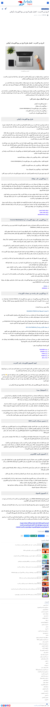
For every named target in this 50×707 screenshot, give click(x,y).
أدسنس (46, 695)
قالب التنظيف (45, 688)
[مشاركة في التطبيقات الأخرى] (21, 536)
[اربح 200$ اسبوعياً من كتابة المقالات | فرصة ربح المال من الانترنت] (45, 584)
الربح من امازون (45, 624)
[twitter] (2, 705)
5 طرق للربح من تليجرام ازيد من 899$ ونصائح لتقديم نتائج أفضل (29, 561)
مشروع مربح (45, 633)
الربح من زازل (45, 641)
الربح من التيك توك (44, 654)
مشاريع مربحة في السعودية (42, 607)
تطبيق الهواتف (45, 618)
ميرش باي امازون (44, 676)
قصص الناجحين (45, 697)
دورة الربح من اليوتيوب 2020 (42, 639)
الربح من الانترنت (41, 531)
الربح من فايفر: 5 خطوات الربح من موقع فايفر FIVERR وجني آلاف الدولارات (27, 555)
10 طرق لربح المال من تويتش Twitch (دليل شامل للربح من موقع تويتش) (28, 594)
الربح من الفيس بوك (44, 650)
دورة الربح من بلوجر (44, 656)
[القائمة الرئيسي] (48, 3)
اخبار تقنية (46, 615)
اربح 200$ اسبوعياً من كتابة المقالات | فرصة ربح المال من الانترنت (29, 583)
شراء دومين (45, 605)
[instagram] (7, 705)
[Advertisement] (25, 25)
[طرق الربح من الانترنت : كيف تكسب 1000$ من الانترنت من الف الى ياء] (45, 545)
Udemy (45, 286)
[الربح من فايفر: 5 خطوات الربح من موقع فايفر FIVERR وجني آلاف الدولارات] (45, 556)
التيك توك (46, 691)
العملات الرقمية (45, 645)
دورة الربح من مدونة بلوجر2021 (42, 669)
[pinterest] (4, 705)
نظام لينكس (45, 680)
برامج (47, 620)
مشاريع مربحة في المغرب (43, 630)
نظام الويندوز (45, 609)
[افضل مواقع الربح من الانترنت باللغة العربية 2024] (45, 551)
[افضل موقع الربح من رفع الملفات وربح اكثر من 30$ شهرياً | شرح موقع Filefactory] (45, 573)
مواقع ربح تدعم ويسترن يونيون (42, 637)
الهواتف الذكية (45, 648)
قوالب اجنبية (45, 613)
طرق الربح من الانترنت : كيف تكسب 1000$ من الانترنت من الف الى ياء (28, 544)
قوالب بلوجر (45, 682)
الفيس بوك (46, 652)
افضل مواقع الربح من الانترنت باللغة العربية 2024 (32, 550)
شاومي (46, 661)
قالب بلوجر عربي (44, 667)
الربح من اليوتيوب (44, 693)
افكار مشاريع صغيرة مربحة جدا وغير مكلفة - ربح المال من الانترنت (29, 566)
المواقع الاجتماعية (44, 622)
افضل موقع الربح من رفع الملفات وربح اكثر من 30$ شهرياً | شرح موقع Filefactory (26, 572)
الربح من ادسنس (44, 611)
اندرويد (46, 628)
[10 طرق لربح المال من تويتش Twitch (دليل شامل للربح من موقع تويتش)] (45, 595)
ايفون (47, 663)
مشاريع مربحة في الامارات (43, 671)
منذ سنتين (38, 543)
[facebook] (5, 705)
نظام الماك (46, 686)
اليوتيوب (46, 699)
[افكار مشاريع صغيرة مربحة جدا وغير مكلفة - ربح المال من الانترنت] (45, 567)
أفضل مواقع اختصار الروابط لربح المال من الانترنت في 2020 (30, 577)
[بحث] (2, 3)
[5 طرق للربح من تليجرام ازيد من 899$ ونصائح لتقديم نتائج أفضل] (45, 562)
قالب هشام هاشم (44, 658)
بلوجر (47, 626)
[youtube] (9, 705)
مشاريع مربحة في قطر (43, 643)
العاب (47, 635)
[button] (41, 536)
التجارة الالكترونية (44, 684)
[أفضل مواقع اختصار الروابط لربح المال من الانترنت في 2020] (45, 578)
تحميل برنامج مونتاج (44, 678)
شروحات (46, 665)
